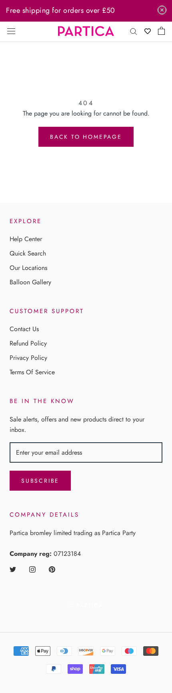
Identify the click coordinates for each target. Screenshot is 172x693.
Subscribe (40, 481)
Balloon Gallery (30, 282)
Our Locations (28, 267)
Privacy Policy (28, 357)
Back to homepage (86, 137)
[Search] (133, 30)
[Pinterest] (52, 568)
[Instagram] (32, 568)
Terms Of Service (32, 372)
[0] (161, 31)
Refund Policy (28, 343)
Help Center (26, 239)
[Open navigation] (11, 31)
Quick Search (28, 253)
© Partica (86, 605)
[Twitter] (13, 568)
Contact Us (24, 329)
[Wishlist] (147, 31)
